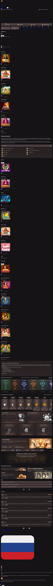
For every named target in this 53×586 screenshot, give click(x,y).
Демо (4, 63)
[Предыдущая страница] (24, 528)
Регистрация (11, 8)
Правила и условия (9, 529)
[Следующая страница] (29, 528)
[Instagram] (26, 568)
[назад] (24, 489)
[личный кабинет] (5, 8)
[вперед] (29, 489)
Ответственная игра (4, 530)
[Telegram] (26, 567)
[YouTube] (26, 566)
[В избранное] (26, 45)
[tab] (7, 24)
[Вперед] (3, 35)
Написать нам (3, 529)
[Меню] (7, 7)
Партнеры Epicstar (11, 530)
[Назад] (1, 35)
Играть (2, 63)
